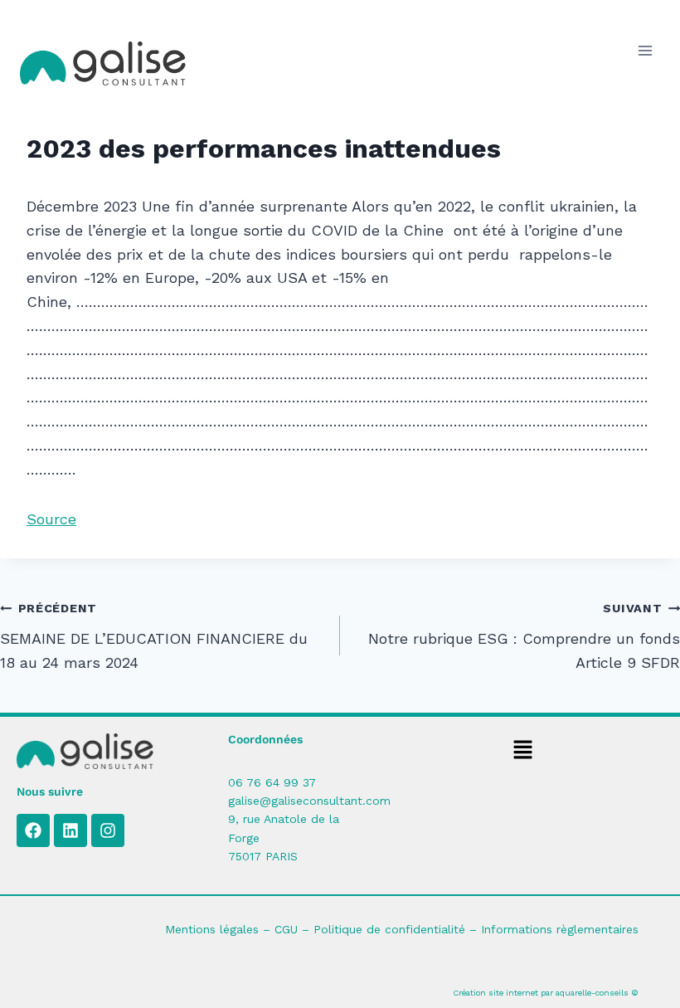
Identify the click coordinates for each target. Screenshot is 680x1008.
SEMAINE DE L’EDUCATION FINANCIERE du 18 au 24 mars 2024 (154, 636)
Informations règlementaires (560, 929)
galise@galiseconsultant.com (309, 800)
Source (51, 519)
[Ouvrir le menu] (644, 51)
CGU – (293, 929)
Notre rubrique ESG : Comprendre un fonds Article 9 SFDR (524, 636)
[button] (522, 751)
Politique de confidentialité (389, 929)
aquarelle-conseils (592, 992)
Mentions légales (212, 929)
